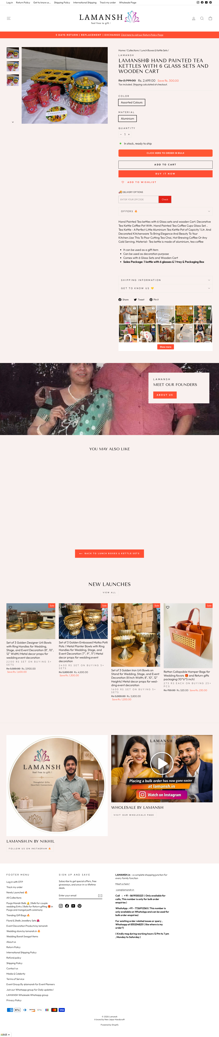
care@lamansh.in (124, 889)
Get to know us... (42, 2)
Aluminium (127, 118)
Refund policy (13, 957)
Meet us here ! (122, 883)
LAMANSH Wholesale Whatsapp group (27, 995)
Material (126, 112)
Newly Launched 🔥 (17, 892)
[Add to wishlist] (10, 463)
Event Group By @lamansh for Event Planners (30, 984)
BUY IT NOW (166, 173)
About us (11, 941)
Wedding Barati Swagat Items (22, 936)
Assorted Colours (132, 102)
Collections (133, 50)
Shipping (137, 84)
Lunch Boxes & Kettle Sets (154, 50)
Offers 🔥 (129, 211)
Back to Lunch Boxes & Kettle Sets (112, 553)
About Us (165, 394)
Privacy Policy (13, 1000)
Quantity (127, 128)
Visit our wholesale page (134, 815)
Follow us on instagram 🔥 (30, 848)
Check (165, 199)
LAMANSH (126, 55)
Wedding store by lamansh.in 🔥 (23, 931)
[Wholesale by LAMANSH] (162, 768)
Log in (9, 2)
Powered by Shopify (109, 1024)
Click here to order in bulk (166, 153)
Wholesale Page (127, 2)
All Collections (13, 897)
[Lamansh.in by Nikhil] (57, 785)
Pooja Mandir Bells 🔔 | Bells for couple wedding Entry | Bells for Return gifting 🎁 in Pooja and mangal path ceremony (29, 907)
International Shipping (85, 2)
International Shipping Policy (21, 952)
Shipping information (141, 280)
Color (124, 96)
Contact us (12, 968)
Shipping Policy (62, 2)
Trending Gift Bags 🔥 (18, 915)
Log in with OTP (14, 881)
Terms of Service (15, 979)
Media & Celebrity (15, 973)
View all (109, 592)
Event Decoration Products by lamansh (27, 925)
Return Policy (23, 2)
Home (121, 50)
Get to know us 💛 (137, 288)
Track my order (108, 2)
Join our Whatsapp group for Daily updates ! (30, 989)
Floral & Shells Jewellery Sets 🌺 (23, 920)
